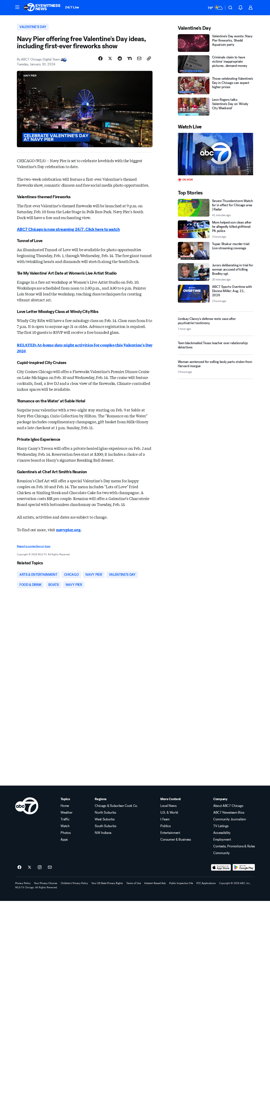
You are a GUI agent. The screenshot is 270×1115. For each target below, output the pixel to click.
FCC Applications (206, 883)
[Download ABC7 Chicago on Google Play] (244, 867)
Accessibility (222, 833)
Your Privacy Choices (45, 883)
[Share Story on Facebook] (100, 58)
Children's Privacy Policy (74, 883)
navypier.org (68, 529)
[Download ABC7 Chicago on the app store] (221, 867)
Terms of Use (133, 883)
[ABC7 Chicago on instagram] (39, 867)
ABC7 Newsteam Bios (228, 812)
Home (65, 806)
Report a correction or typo (33, 546)
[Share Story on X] (110, 58)
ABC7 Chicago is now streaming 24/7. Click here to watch (68, 229)
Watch (65, 826)
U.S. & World (169, 812)
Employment (222, 839)
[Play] (215, 154)
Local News (168, 806)
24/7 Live (72, 7)
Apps (64, 839)
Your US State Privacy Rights (107, 883)
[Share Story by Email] (139, 58)
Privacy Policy (23, 883)
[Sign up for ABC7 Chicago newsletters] (50, 867)
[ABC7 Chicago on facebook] (19, 867)
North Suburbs (105, 812)
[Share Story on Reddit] (119, 58)
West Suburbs (104, 819)
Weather (66, 812)
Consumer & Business (175, 839)
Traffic (65, 819)
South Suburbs (105, 826)
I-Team (165, 819)
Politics (165, 826)
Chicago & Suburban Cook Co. (116, 806)
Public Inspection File (181, 883)
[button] (17, 7)
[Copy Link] (149, 58)
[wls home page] (26, 805)
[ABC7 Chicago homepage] (42, 7)
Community (221, 853)
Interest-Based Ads (155, 883)
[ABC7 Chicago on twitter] (29, 867)
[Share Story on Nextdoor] (129, 58)
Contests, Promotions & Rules (234, 846)
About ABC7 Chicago (228, 806)
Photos (65, 833)
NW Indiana (103, 833)
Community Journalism (229, 819)
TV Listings (220, 826)
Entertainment (170, 833)
